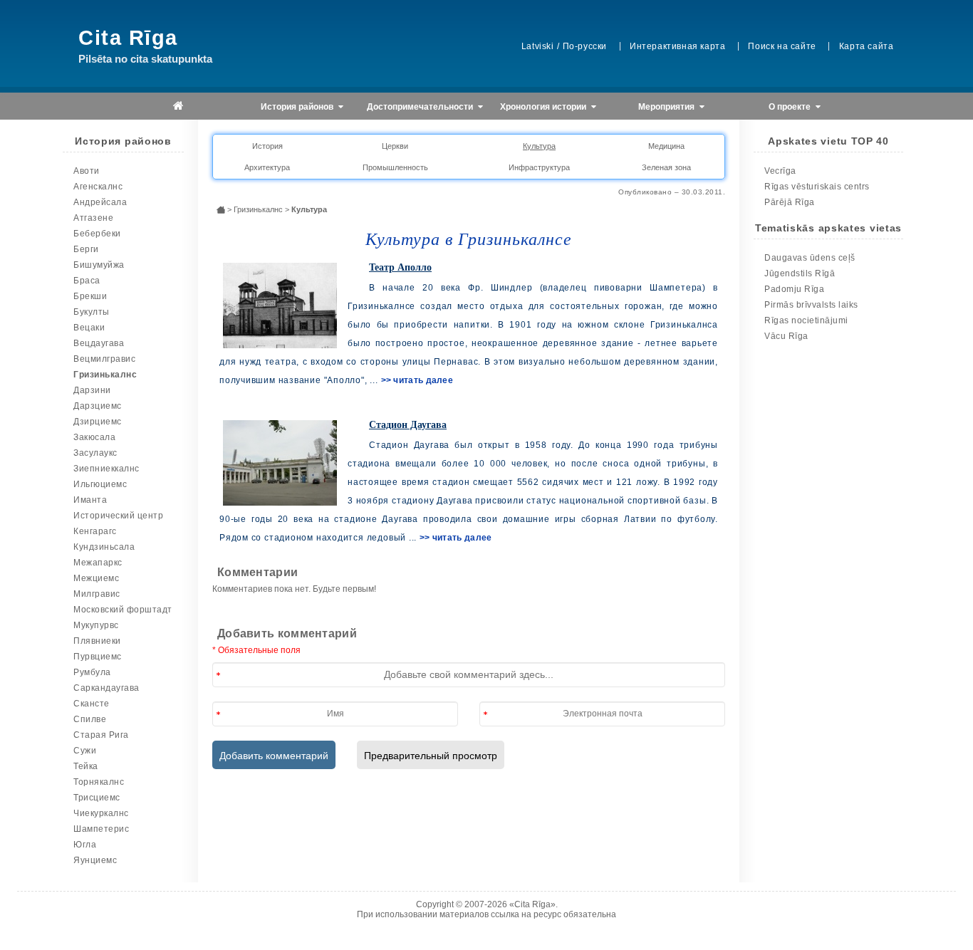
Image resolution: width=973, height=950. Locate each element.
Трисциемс (96, 798)
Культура (539, 146)
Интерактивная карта (677, 46)
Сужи (84, 751)
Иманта (90, 500)
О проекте (791, 107)
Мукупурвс (96, 625)
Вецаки (89, 328)
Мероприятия (667, 107)
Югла (84, 845)
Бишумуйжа (99, 265)
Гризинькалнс (105, 375)
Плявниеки (97, 641)
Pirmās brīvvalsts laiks (811, 305)
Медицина (666, 146)
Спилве (89, 719)
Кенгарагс (95, 531)
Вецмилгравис (104, 359)
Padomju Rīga (794, 289)
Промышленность (395, 167)
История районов (298, 107)
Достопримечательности (421, 107)
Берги (86, 249)
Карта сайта (866, 46)
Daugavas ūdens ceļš (809, 258)
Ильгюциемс (100, 484)
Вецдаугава (98, 343)
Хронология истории (544, 107)
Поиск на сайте (782, 46)
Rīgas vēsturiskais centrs (817, 187)
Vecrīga (780, 171)
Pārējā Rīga (789, 202)
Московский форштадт (122, 610)
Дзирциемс (97, 422)
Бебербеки (97, 234)
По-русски (585, 46)
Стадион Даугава (408, 424)
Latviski (537, 46)
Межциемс (96, 578)
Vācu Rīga (786, 336)
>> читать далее (417, 380)
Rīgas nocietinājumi (806, 320)
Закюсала (94, 437)
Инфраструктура (539, 167)
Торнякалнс (98, 782)
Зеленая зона (666, 167)
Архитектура (267, 167)
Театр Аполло (400, 267)
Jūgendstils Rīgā (799, 273)
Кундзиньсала (104, 547)
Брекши (90, 296)
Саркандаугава (106, 688)
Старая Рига (101, 735)
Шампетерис (101, 829)
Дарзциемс (97, 406)
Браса (86, 281)
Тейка (85, 766)
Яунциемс (95, 860)
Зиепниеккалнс (106, 469)
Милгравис (96, 594)
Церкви (395, 146)
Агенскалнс (98, 187)
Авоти (86, 171)
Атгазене (93, 218)
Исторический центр (118, 516)
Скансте (91, 704)
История (267, 146)
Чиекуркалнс (101, 813)
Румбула (92, 672)
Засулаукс (95, 453)
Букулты (91, 312)
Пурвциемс (97, 657)
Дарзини (92, 390)
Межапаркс (98, 563)
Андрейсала (100, 202)
